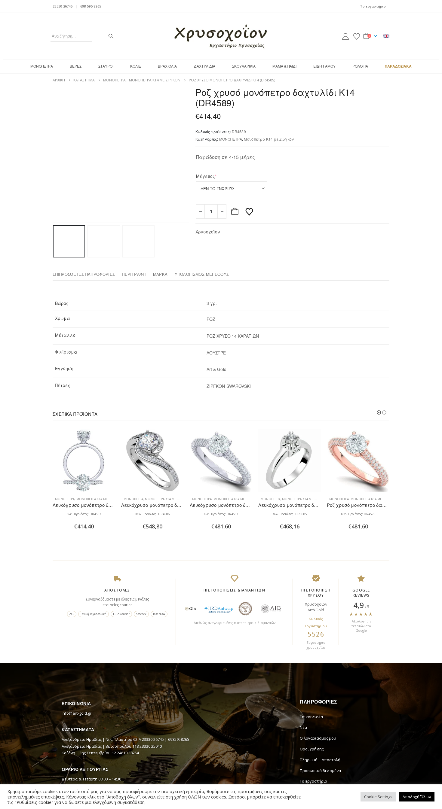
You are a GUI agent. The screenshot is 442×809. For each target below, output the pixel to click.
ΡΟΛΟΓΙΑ (360, 65)
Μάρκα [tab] (160, 274)
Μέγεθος (215, 176)
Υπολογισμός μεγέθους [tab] (202, 274)
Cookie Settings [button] (378, 796)
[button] (379, 412)
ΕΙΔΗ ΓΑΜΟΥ (324, 65)
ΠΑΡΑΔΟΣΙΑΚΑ (398, 66)
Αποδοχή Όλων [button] (417, 796)
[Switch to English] (386, 36)
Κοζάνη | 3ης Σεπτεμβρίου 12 (89, 753)
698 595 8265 (90, 6)
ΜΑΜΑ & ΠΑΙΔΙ (284, 65)
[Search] (111, 36)
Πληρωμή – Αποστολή (320, 759)
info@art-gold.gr (76, 713)
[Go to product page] (84, 460)
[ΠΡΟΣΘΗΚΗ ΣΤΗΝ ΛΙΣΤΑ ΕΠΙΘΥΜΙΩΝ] (249, 211)
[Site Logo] (221, 36)
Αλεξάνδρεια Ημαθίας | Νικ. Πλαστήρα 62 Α (102, 739)
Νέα (303, 727)
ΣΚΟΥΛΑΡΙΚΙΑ (244, 65)
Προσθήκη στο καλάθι (235, 211)
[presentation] (54, 154)
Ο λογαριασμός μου (318, 738)
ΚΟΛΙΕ (135, 65)
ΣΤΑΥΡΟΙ (105, 65)
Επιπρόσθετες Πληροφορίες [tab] (84, 274)
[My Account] (345, 36)
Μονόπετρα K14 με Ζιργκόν (269, 138)
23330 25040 (151, 746)
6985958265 (178, 739)
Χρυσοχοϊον (207, 232)
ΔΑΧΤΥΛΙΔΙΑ (204, 65)
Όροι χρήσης (312, 749)
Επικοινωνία (311, 716)
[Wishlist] (357, 36)
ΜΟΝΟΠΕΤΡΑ (41, 65)
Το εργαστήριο (373, 6)
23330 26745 (62, 6)
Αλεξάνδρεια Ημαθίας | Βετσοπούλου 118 (101, 746)
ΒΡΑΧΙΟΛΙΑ (167, 65)
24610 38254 (128, 753)
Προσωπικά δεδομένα (320, 770)
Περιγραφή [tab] (134, 274)
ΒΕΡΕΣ (75, 65)
